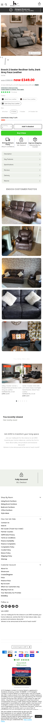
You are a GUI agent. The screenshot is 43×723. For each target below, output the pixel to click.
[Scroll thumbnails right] (2, 56)
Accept (38, 716)
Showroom (5, 572)
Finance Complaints (8, 544)
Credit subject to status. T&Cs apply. (12, 89)
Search (3, 526)
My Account (5, 584)
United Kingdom (20, 647)
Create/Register (7, 575)
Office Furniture (6, 510)
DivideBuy (4, 596)
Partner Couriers (7, 532)
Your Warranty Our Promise (11, 593)
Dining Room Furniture (9, 504)
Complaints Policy (7, 547)
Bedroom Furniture (8, 507)
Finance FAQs (6, 581)
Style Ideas (5, 513)
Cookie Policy (6, 550)
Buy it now (21, 133)
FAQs (3, 578)
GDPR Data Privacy (8, 535)
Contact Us (5, 523)
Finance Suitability (7, 541)
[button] (5, 92)
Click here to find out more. (9, 87)
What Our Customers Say (10, 587)
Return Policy (5, 553)
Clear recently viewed (10, 420)
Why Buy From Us (7, 590)
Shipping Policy (6, 556)
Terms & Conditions (8, 538)
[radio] (9, 99)
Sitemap (4, 559)
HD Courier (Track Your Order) (12, 529)
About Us (4, 569)
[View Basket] (39, 4)
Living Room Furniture (8, 501)
